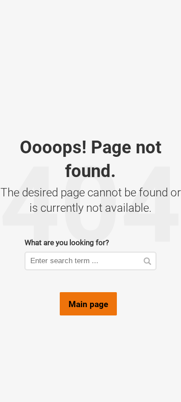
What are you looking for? (67, 242)
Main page (88, 304)
